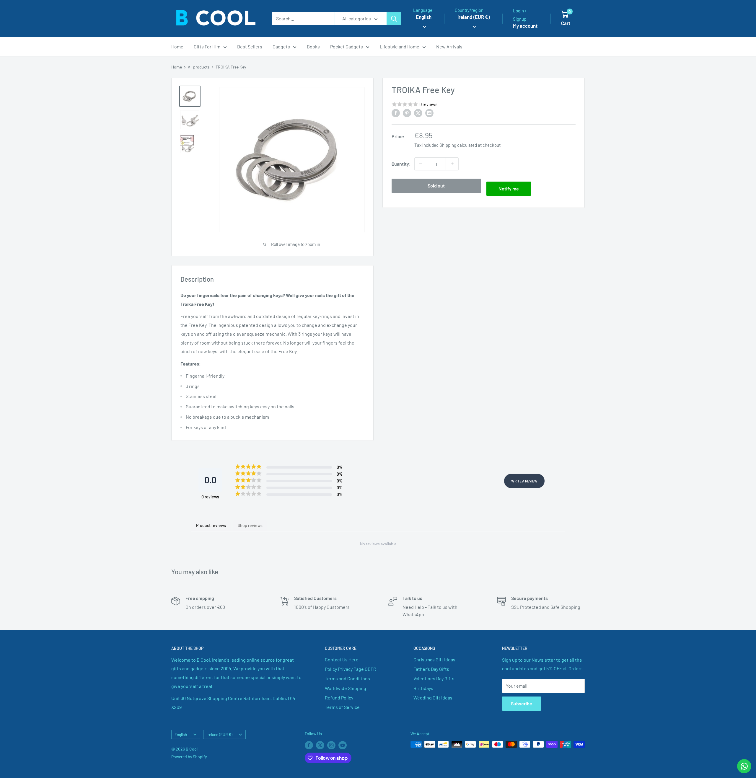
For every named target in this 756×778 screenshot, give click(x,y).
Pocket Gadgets (346, 46)
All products (199, 66)
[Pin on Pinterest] (407, 112)
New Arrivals (449, 46)
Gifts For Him (207, 46)
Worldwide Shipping (345, 688)
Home (177, 46)
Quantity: (401, 164)
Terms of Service (342, 707)
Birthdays (423, 688)
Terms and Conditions (347, 678)
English (181, 734)
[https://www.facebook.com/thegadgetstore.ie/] (396, 112)
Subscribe (521, 703)
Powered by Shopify (189, 756)
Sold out (436, 185)
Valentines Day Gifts (433, 678)
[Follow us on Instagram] (331, 745)
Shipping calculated (458, 145)
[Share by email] (429, 112)
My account (525, 26)
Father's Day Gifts (431, 669)
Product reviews (211, 525)
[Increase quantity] (452, 164)
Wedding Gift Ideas (432, 697)
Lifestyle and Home (399, 46)
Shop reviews (250, 525)
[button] (484, 104)
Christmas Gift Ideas (434, 659)
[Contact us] (744, 766)
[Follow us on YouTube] (342, 745)
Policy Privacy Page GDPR (350, 669)
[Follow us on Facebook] (309, 745)
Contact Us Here (342, 659)
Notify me (508, 188)
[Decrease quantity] (421, 164)
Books (313, 46)
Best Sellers (249, 46)
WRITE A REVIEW (524, 481)
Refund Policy (339, 697)
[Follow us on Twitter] (320, 745)
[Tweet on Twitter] (418, 112)
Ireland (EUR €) (219, 734)
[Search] (394, 18)
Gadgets (281, 46)
